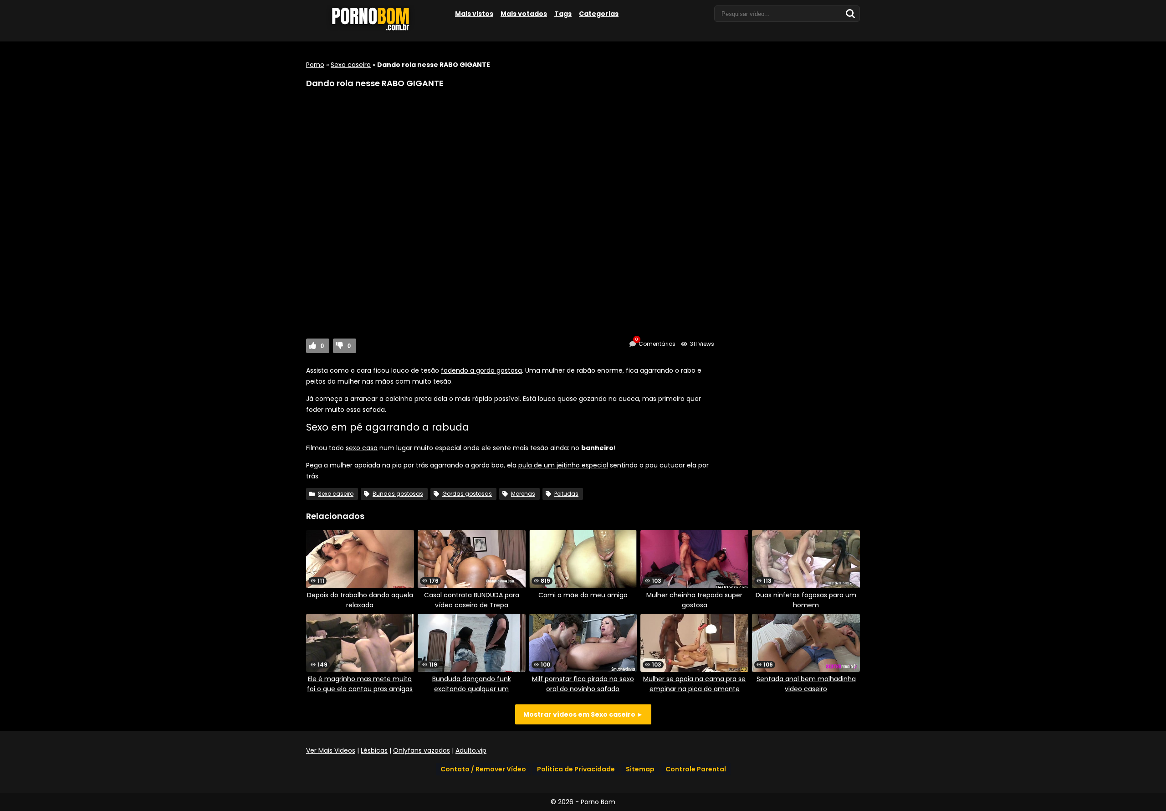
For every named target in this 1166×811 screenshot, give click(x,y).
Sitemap (640, 769)
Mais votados (524, 13)
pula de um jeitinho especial (563, 465)
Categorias (599, 13)
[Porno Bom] (374, 30)
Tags (563, 13)
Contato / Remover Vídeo (483, 769)
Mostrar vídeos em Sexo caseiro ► (583, 714)
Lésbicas (374, 750)
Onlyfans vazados (421, 750)
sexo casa (362, 447)
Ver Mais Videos (330, 750)
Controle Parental (695, 769)
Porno (315, 64)
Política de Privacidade (576, 769)
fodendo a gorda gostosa (481, 370)
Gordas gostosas (467, 494)
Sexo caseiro (351, 64)
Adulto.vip (470, 750)
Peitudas (566, 494)
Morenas (523, 494)
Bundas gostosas (398, 494)
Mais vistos (474, 13)
